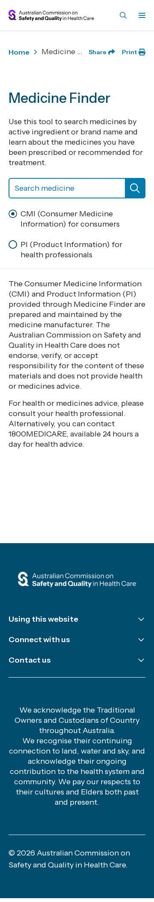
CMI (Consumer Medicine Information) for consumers (70, 219)
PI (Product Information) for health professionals (71, 249)
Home (19, 52)
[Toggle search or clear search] (135, 188)
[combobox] (77, 188)
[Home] (77, 580)
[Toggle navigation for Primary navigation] (140, 15)
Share (98, 52)
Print (129, 52)
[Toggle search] (123, 15)
